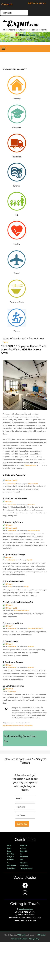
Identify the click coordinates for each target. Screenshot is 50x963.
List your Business (10, 858)
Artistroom (31, 646)
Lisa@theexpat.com (26, 909)
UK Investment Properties (11, 865)
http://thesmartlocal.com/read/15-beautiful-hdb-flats (17, 725)
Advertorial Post (24, 858)
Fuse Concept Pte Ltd (33, 530)
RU (43, 3)
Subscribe (22, 823)
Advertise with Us (23, 846)
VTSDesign (21, 935)
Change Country (26, 869)
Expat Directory (10, 852)
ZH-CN (34, 3)
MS (40, 3)
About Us (23, 863)
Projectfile (29, 560)
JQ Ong (10, 586)
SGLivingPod (11, 560)
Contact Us (6, 4)
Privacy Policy (34, 939)
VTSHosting (41, 935)
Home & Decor (12, 504)
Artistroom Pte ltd (33, 484)
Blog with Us (23, 852)
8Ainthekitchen (12, 484)
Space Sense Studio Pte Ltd (35, 628)
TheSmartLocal (30, 465)
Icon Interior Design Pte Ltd (21, 610)
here (5, 342)
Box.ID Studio (31, 504)
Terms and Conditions (19, 939)
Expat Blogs (9, 846)
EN (29, 3)
